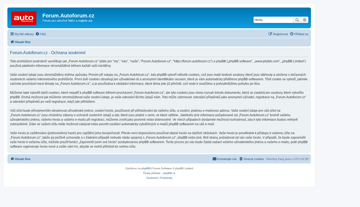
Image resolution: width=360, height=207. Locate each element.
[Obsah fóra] (25, 17)
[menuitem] (40, 34)
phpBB (146, 168)
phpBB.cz (169, 173)
